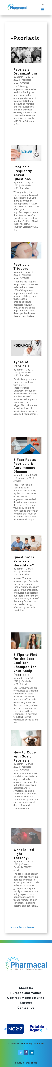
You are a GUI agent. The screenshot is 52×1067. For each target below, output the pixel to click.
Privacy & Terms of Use (26, 1062)
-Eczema (25, 864)
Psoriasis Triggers (21, 267)
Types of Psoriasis (21, 364)
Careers (26, 1002)
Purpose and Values (26, 993)
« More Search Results (22, 927)
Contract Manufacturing (26, 997)
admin (20, 76)
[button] (46, 1029)
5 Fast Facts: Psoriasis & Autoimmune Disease (24, 466)
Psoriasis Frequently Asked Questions (22, 173)
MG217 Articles (21, 82)
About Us (26, 988)
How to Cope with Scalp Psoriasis (24, 756)
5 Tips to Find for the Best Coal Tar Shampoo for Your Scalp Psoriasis (25, 665)
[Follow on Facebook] (26, 1052)
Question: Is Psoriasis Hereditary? (24, 561)
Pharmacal (20, 1043)
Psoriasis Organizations (25, 71)
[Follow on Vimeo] (20, 1052)
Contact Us (26, 1007)
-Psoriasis (26, 79)
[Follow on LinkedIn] (31, 1052)
